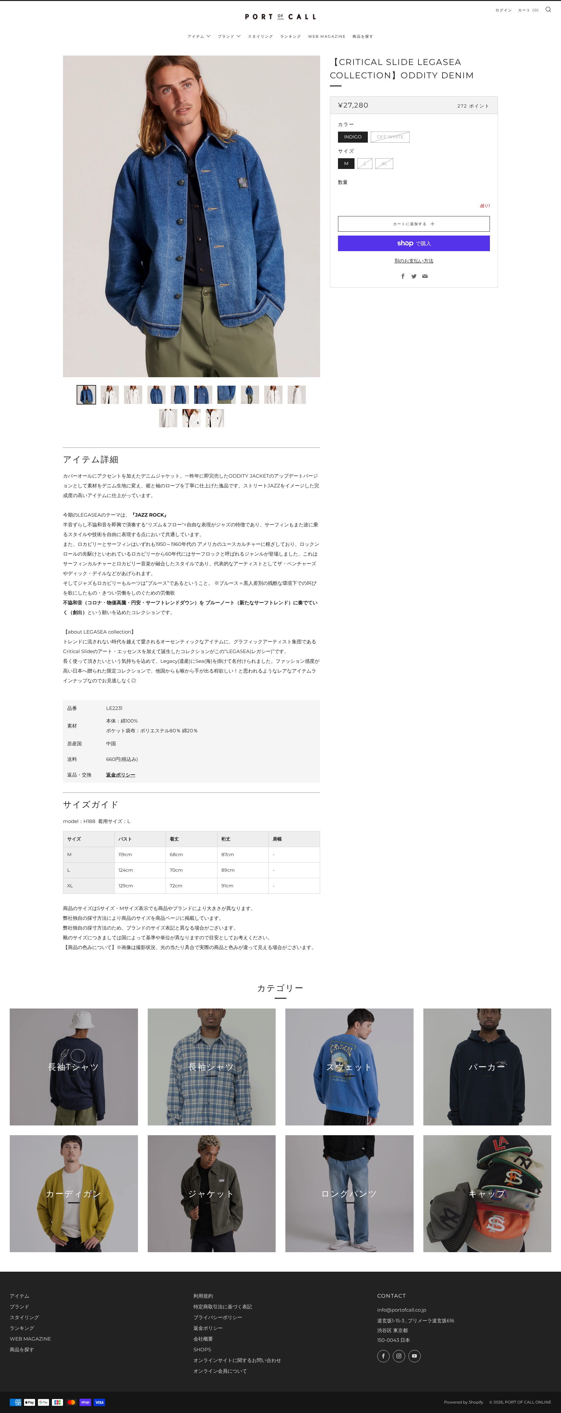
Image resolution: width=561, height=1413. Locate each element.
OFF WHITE (390, 136)
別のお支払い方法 (413, 261)
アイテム (196, 36)
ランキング (290, 36)
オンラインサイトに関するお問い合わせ (237, 1360)
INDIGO (353, 136)
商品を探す (363, 36)
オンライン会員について (220, 1371)
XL (384, 163)
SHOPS (202, 1349)
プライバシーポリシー (217, 1317)
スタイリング (260, 36)
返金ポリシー (120, 775)
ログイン (503, 10)
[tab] (86, 395)
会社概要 (203, 1339)
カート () (528, 10)
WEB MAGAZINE (327, 36)
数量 (343, 182)
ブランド (226, 36)
